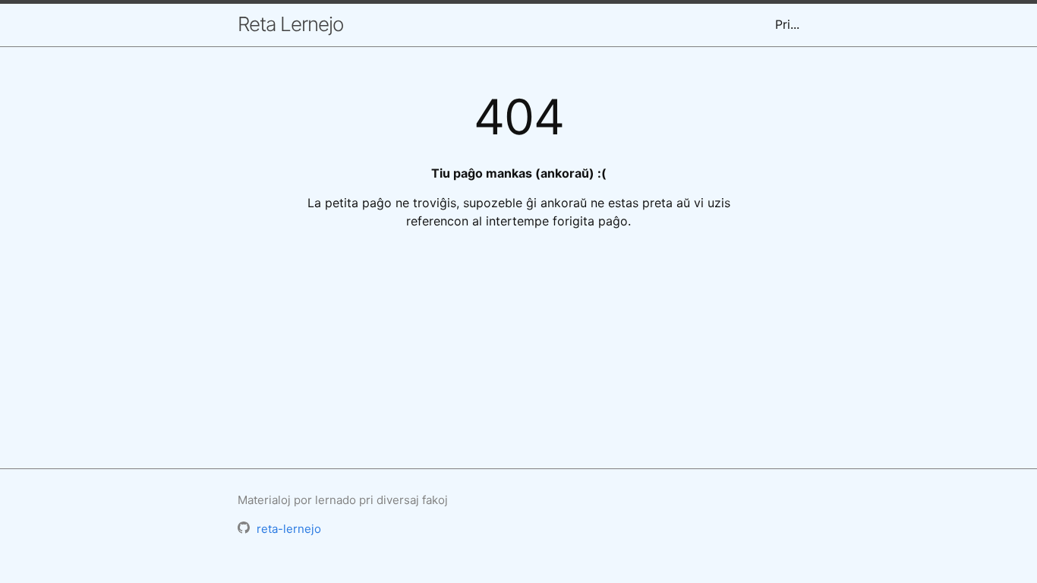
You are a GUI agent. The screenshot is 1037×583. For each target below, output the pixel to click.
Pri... (787, 24)
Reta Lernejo (290, 24)
